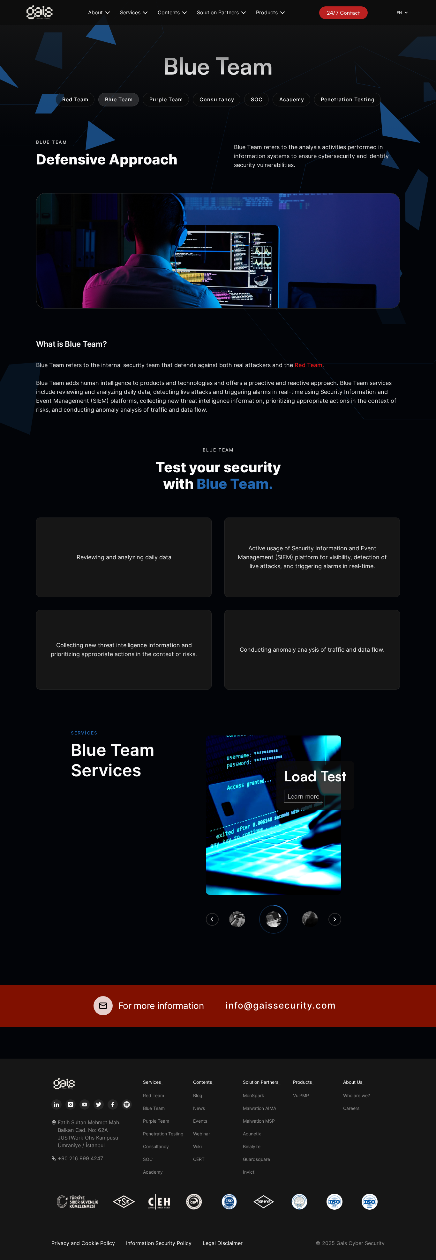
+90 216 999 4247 (80, 1158)
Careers (351, 1108)
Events (200, 1121)
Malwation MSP (259, 1121)
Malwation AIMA (259, 1108)
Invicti (249, 1172)
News (199, 1108)
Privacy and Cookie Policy (83, 1243)
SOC (148, 1159)
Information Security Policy (159, 1243)
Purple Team (156, 1121)
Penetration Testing (163, 1133)
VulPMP (301, 1095)
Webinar (201, 1133)
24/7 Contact (343, 13)
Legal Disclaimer (223, 1243)
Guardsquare (256, 1159)
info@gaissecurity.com (280, 1005)
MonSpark (253, 1095)
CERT (199, 1159)
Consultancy (156, 1146)
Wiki (197, 1146)
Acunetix (252, 1133)
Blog (197, 1095)
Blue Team (154, 1108)
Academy (153, 1172)
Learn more (303, 796)
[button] (99, 13)
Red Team (153, 1095)
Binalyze (251, 1146)
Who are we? (356, 1095)
